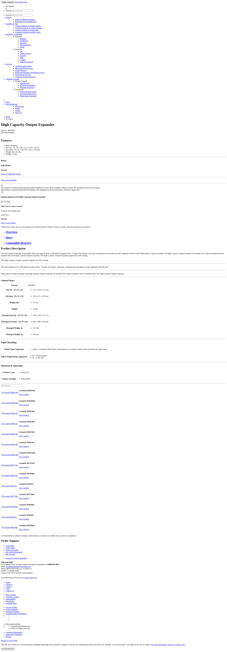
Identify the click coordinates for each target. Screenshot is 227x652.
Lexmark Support (29, 577)
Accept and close (8, 649)
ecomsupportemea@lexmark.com (18, 567)
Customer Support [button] (12, 79)
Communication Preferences (16, 614)
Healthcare (24, 41)
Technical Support (12, 612)
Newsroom (10, 601)
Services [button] (9, 64)
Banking (23, 39)
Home (8, 117)
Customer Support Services (25, 77)
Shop (8, 102)
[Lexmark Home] (21, 2)
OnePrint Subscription (23, 66)
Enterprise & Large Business (26, 22)
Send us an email (12, 550)
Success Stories (11, 607)
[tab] (116, 232)
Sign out (18, 113)
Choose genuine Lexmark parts (26, 30)
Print (21, 58)
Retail (22, 47)
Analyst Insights (12, 609)
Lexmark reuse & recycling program (28, 28)
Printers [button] (8, 17)
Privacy (8, 637)
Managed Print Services (24, 68)
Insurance (23, 43)
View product (24, 395)
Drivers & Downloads (28, 92)
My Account (10, 554)
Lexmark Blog (11, 603)
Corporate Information (14, 632)
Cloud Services (25, 53)
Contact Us (10, 591)
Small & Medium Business (25, 20)
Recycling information (14, 552)
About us (9, 584)
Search (8, 11)
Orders (17, 111)
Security (23, 56)
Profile (17, 108)
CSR (7, 589)
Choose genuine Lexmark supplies (28, 26)
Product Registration (27, 85)
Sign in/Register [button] (12, 104)
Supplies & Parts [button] (12, 24)
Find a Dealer (11, 595)
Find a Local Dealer (8, 223)
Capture (23, 60)
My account (19, 106)
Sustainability (11, 599)
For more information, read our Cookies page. (168, 645)
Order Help (10, 546)
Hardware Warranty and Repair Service (30, 73)
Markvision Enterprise (28, 96)
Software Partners (26, 62)
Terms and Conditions (14, 634)
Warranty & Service (27, 87)
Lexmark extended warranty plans (28, 32)
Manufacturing (25, 45)
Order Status (10, 548)
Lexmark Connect (12, 597)
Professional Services (23, 75)
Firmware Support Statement (16, 558)
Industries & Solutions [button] (14, 34)
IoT (21, 51)
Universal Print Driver (28, 94)
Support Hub (25, 83)
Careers (8, 587)
